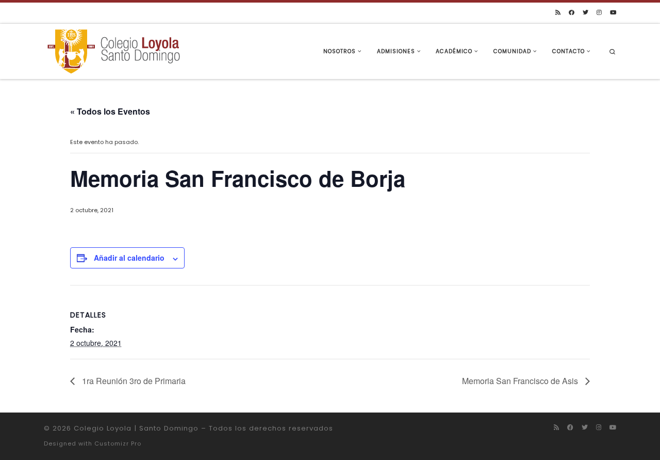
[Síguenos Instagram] (599, 12)
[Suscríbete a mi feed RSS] (557, 12)
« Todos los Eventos (110, 111)
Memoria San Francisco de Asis (521, 381)
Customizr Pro (117, 443)
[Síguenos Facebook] (571, 12)
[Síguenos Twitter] (585, 12)
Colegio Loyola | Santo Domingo (136, 428)
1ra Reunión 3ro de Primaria (133, 381)
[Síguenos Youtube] (613, 12)
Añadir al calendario (129, 257)
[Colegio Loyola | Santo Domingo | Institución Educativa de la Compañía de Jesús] (113, 50)
